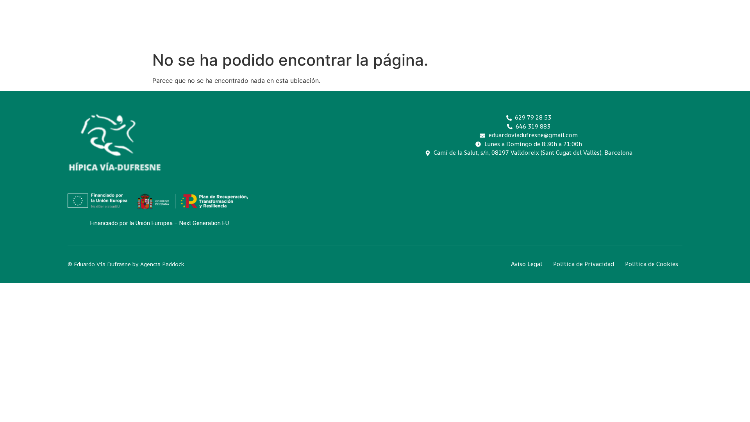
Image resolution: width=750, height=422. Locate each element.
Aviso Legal (526, 264)
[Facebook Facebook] (526, 179)
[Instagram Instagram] (499, 179)
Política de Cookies (651, 264)
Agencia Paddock (162, 264)
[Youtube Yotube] (553, 179)
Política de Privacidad (583, 264)
